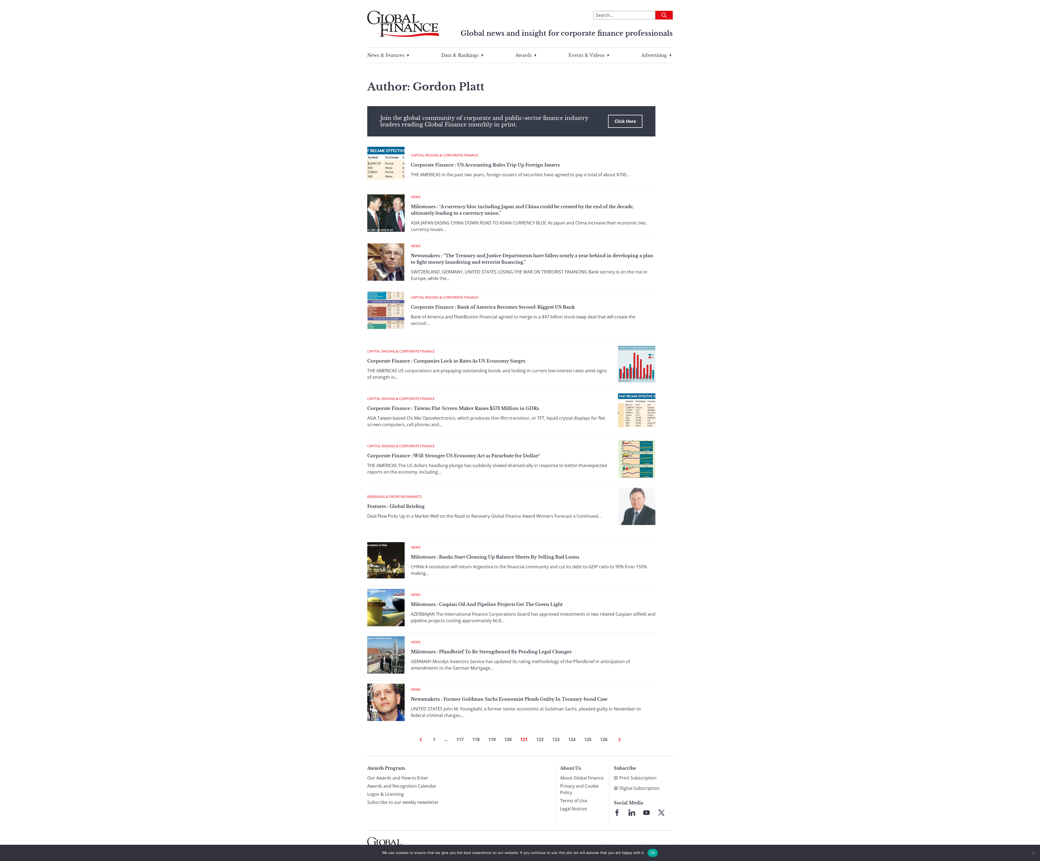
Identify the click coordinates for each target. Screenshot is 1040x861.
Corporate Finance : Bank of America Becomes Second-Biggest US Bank (493, 307)
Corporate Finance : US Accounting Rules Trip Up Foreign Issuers (485, 165)
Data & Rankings (460, 55)
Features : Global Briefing (396, 506)
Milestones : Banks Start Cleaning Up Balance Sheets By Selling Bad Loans (495, 557)
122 (540, 739)
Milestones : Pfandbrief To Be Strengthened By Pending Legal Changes (491, 651)
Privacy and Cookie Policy (579, 789)
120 (508, 739)
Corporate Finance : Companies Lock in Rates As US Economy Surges (446, 361)
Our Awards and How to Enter (397, 778)
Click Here (625, 121)
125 (588, 739)
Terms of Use (573, 801)
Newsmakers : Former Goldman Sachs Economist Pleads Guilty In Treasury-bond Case (509, 699)
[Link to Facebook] (617, 812)
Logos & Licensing (385, 794)
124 (572, 739)
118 (476, 739)
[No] (1033, 853)
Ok (652, 852)
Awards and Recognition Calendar (401, 786)
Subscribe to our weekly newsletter (403, 802)
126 (603, 739)
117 (460, 739)
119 (492, 739)
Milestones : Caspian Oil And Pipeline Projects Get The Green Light (487, 604)
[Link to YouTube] (646, 812)
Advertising (654, 55)
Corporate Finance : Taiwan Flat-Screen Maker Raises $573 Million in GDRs (453, 408)
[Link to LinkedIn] (632, 812)
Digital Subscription (639, 788)
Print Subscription (637, 778)
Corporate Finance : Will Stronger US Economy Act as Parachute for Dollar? (453, 455)
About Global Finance (582, 778)
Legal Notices (573, 809)
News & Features (385, 55)
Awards (523, 55)
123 (556, 739)
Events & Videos (586, 55)
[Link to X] (661, 812)
